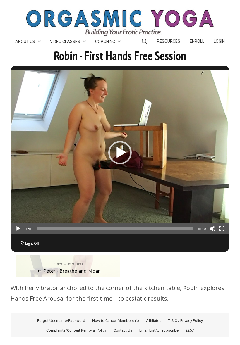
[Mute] (212, 229)
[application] (120, 152)
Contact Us (123, 330)
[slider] (115, 228)
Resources (168, 41)
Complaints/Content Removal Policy (76, 330)
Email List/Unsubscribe (159, 330)
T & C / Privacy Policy (185, 320)
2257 (190, 330)
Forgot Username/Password (61, 320)
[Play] (18, 229)
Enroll (197, 41)
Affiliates (153, 320)
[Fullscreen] (222, 229)
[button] (120, 152)
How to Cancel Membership (115, 320)
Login (219, 41)
